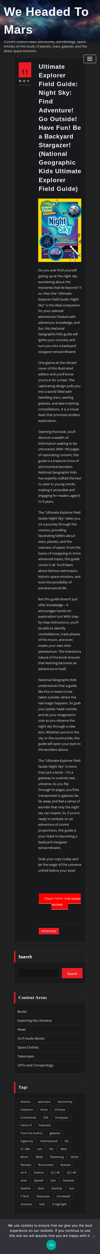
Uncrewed (63, 1196)
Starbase (68, 1180)
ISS (66, 1141)
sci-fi (24, 1172)
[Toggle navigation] (90, 59)
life (51, 1149)
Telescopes (25, 1056)
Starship (56, 1188)
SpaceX (38, 1180)
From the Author (32, 1133)
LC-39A (25, 1149)
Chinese (60, 1109)
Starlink (26, 1188)
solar (24, 1180)
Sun (71, 1188)
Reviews (26, 1165)
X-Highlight (59, 1204)
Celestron (27, 1109)
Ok (51, 1245)
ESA (45, 1117)
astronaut (44, 1101)
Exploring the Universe (34, 1020)
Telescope (42, 1196)
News (21, 1029)
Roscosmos (45, 1165)
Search (25, 957)
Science (39, 1172)
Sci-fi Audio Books (31, 1038)
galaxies (55, 1133)
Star (53, 1180)
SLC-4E (55, 1172)
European (61, 1117)
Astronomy (49, 931)
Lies (39, 1149)
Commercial (28, 1117)
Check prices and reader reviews (62, 901)
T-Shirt (25, 1196)
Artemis (26, 1101)
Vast (42, 1204)
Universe (26, 1204)
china (43, 1109)
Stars (41, 1188)
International (48, 1141)
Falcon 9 (26, 1125)
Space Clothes (28, 1047)
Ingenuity (27, 1141)
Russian (66, 1165)
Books (22, 1011)
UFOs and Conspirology (35, 1065)
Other (74, 1157)
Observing (57, 1157)
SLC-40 (71, 1172)
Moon (24, 1157)
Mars (64, 1149)
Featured (45, 1125)
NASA (39, 1157)
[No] (93, 1236)
